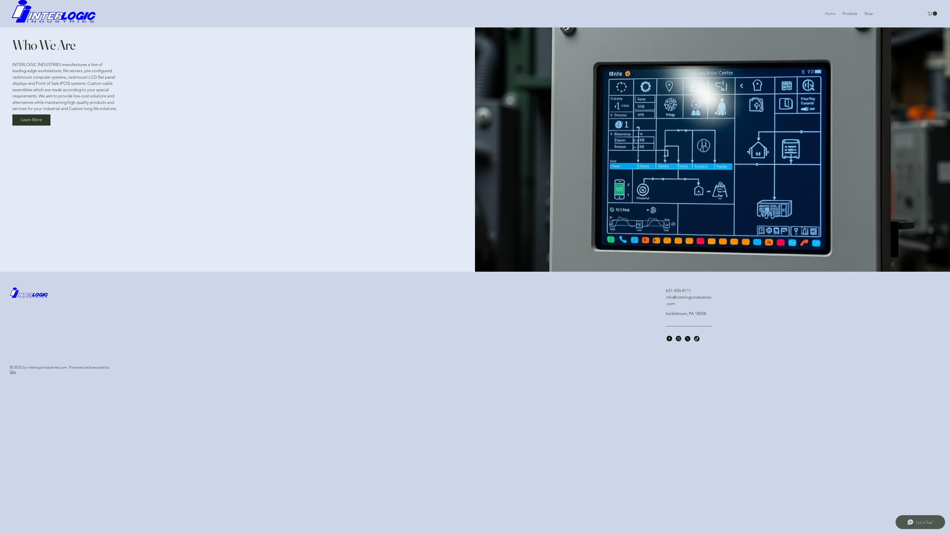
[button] (932, 13)
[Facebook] (669, 338)
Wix (13, 372)
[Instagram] (678, 338)
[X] (687, 338)
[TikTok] (696, 338)
